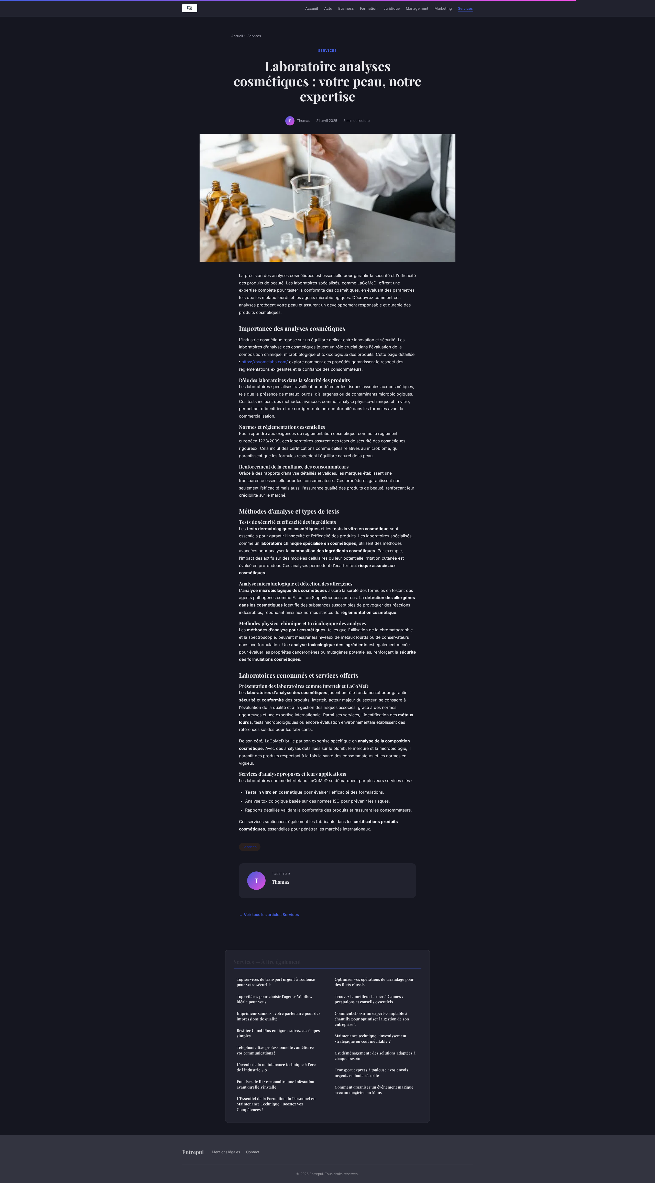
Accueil (311, 8)
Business (346, 8)
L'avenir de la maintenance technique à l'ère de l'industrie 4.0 (276, 1067)
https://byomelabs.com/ (265, 361)
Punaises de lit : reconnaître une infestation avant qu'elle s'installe (275, 1084)
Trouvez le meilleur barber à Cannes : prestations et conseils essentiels (369, 999)
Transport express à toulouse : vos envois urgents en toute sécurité (371, 1072)
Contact (252, 1152)
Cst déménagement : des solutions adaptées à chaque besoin (375, 1055)
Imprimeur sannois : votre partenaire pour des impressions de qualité (278, 1016)
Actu (328, 8)
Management (417, 8)
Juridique (392, 8)
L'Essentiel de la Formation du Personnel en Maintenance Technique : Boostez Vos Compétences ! (276, 1104)
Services (465, 8)
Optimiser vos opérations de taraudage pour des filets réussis (374, 982)
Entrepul (193, 1151)
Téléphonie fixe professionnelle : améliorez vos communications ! (275, 1050)
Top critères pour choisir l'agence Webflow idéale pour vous (274, 999)
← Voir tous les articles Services (269, 914)
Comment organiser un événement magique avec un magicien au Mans (374, 1089)
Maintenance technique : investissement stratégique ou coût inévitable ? (370, 1038)
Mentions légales (226, 1152)
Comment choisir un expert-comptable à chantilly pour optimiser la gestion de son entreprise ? (372, 1019)
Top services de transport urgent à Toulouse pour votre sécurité (276, 982)
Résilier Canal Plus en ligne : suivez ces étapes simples (278, 1033)
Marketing (443, 8)
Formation (368, 8)
